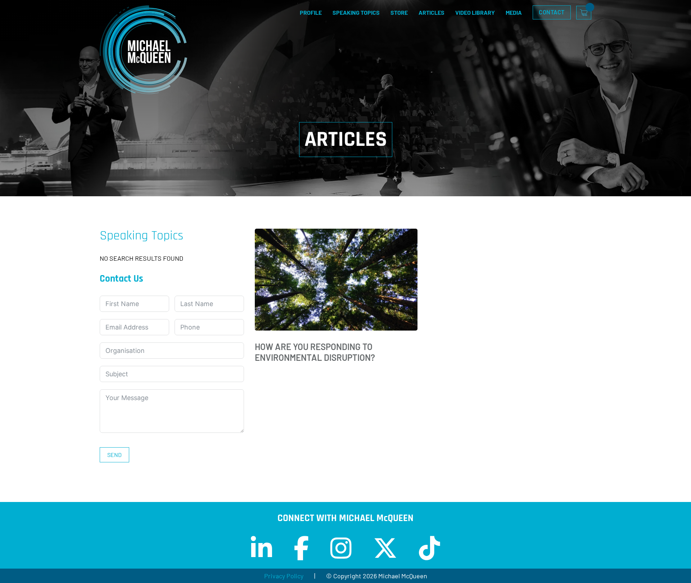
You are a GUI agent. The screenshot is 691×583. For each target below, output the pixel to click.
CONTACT (552, 12)
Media (514, 12)
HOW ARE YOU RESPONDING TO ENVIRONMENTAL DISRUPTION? (315, 352)
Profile (311, 12)
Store (399, 12)
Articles (431, 12)
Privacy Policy (283, 576)
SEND (114, 454)
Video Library (475, 12)
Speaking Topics (356, 12)
